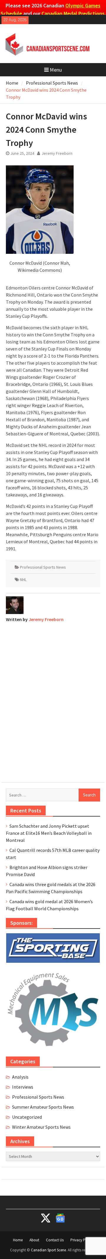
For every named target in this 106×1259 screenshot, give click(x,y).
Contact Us (55, 1239)
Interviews (22, 1087)
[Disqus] (53, 701)
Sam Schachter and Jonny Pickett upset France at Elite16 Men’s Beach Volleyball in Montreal (49, 833)
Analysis (20, 1077)
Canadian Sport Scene (48, 1250)
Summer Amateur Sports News (43, 1107)
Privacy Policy (81, 1239)
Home (18, 1239)
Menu (56, 69)
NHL (23, 579)
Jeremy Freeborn (57, 153)
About (34, 1239)
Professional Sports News (43, 567)
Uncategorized (27, 1117)
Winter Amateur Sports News (41, 1127)
